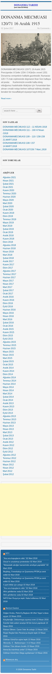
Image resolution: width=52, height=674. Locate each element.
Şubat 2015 (8, 361)
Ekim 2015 (8, 335)
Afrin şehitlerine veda (12, 591)
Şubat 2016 (8, 322)
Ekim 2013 (8, 410)
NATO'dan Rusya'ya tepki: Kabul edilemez (21, 598)
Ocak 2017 (8, 293)
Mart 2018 (7, 255)
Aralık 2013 (8, 403)
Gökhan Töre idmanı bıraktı (15, 646)
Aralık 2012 (8, 442)
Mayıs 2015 (8, 352)
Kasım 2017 (8, 264)
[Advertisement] (26, 509)
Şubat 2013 (8, 435)
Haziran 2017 (9, 277)
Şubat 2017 (8, 290)
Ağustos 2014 (9, 377)
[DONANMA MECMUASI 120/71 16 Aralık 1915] (26, 49)
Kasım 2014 (8, 371)
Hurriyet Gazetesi (12, 608)
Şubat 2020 (8, 206)
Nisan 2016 (8, 316)
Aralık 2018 (8, 235)
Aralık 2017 (8, 261)
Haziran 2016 (9, 310)
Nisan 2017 (8, 284)
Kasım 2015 (8, 332)
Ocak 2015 (8, 364)
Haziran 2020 (9, 197)
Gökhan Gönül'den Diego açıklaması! (19, 653)
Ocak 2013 (8, 439)
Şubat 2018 (8, 258)
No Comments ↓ (44, 28)
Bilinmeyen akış (12, 659)
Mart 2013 (7, 432)
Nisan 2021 (8, 180)
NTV (7, 553)
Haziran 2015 (9, 348)
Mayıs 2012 (8, 464)
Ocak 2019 (8, 232)
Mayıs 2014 (8, 387)
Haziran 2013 (9, 423)
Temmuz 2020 (9, 193)
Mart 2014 (7, 393)
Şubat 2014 (8, 397)
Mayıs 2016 (8, 313)
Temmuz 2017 (9, 274)
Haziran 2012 (9, 461)
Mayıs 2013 (8, 426)
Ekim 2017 (8, 268)
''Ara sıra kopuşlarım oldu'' (14, 558)
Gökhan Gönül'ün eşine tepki (15, 639)
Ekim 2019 (8, 216)
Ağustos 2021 (9, 177)
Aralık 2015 (8, 329)
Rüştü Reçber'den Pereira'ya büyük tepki (20, 633)
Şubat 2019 (8, 229)
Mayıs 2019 (8, 222)
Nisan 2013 (8, 429)
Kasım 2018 (8, 239)
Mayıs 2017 (8, 281)
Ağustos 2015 (9, 342)
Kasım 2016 (8, 300)
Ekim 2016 (8, 303)
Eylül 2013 (8, 413)
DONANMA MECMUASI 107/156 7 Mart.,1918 (24, 149)
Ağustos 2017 (9, 271)
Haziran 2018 (9, 248)
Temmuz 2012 (9, 458)
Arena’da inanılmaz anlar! (14, 649)
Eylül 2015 (8, 339)
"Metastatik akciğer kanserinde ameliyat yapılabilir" (24, 565)
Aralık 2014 (8, 368)
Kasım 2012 (8, 445)
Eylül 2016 (8, 306)
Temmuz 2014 (9, 381)
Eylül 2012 (8, 452)
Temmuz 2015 (9, 345)
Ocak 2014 (8, 400)
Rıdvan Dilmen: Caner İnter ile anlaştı (19, 629)
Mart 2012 (7, 471)
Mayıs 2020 (8, 200)
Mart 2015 (7, 358)
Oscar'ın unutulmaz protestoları (16, 562)
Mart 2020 (7, 203)
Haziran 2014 (9, 384)
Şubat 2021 (8, 184)
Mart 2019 (7, 226)
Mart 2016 (7, 319)
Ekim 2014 (8, 374)
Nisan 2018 (8, 251)
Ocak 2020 (8, 210)
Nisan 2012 (8, 468)
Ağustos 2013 (9, 416)
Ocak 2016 (8, 326)
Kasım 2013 (8, 406)
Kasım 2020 (8, 190)
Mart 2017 (7, 287)
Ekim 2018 (8, 242)
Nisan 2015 (8, 355)
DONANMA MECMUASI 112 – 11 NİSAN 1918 (25, 127)
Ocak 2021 (8, 187)
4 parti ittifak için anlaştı (13, 585)
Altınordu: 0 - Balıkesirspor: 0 (15, 643)
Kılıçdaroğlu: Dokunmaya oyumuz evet (19, 619)
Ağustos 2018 (9, 245)
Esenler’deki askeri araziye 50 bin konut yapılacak (24, 623)
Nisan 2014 (8, 390)
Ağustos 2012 (9, 455)
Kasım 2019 (8, 213)
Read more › (6, 98)
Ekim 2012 (8, 448)
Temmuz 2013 (9, 419)
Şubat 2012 (8, 474)
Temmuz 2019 (9, 219)
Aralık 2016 (8, 297)
